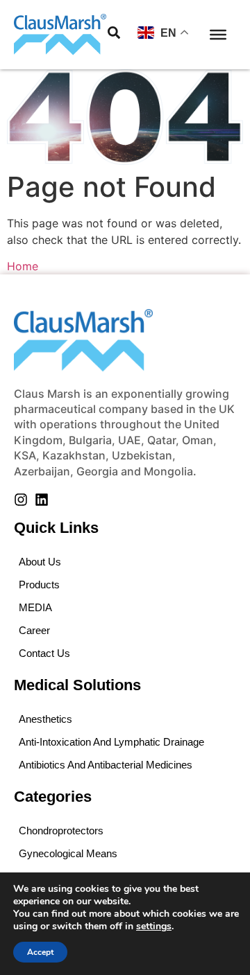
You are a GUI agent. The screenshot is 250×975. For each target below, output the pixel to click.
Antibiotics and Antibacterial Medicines (105, 765)
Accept (40, 952)
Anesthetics (45, 719)
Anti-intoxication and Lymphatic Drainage (111, 742)
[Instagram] (21, 500)
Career (34, 630)
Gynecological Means (68, 853)
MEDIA (35, 607)
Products (39, 584)
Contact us (44, 653)
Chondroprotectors (61, 830)
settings (154, 926)
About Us (40, 562)
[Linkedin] (42, 500)
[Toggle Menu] (218, 34)
